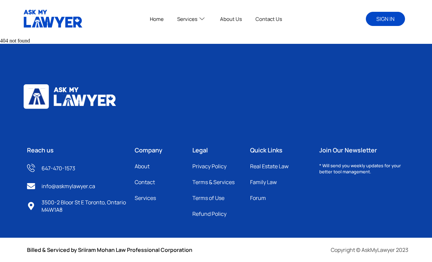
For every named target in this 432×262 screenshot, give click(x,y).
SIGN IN (385, 19)
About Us (231, 19)
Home (157, 19)
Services (187, 19)
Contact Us (268, 19)
